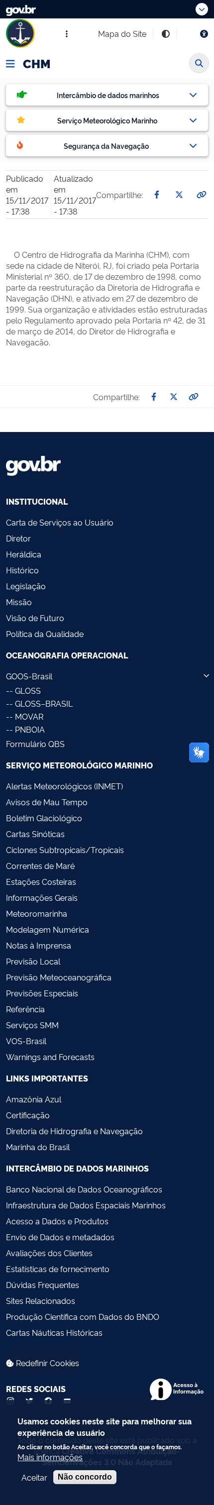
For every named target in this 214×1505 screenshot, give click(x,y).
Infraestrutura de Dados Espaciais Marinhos (86, 1204)
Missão (19, 601)
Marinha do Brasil (38, 1146)
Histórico (22, 569)
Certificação (28, 1114)
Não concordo (85, 1477)
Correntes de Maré (40, 865)
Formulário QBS (35, 743)
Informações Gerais (42, 897)
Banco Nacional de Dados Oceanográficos (84, 1188)
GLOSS (28, 690)
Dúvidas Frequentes (42, 1284)
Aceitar (34, 1477)
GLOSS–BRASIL (44, 703)
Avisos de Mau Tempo (47, 801)
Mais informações (50, 1456)
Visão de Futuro (35, 617)
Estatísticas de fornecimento (57, 1268)
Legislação (26, 585)
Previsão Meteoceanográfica (58, 976)
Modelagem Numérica (47, 929)
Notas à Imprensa (38, 945)
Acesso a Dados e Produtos (57, 1220)
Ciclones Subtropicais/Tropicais (65, 849)
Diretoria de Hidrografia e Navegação (74, 1130)
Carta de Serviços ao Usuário (59, 522)
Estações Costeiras (41, 881)
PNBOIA (30, 729)
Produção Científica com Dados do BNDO (82, 1316)
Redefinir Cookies (46, 1362)
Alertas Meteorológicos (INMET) (64, 785)
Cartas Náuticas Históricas (54, 1332)
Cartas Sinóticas (35, 833)
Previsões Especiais (42, 992)
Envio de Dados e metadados (60, 1236)
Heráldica (23, 553)
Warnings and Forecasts (50, 1056)
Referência (25, 1008)
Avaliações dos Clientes (49, 1252)
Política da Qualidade (45, 633)
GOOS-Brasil (29, 675)
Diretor (18, 538)
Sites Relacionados (40, 1300)
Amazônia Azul (33, 1098)
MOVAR (29, 716)
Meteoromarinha (36, 913)
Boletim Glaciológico (44, 817)
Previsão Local (33, 961)
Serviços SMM (32, 1024)
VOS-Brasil (26, 1040)
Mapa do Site (122, 33)
